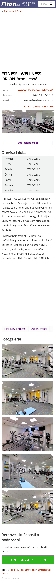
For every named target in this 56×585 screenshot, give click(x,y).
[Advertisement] (28, 42)
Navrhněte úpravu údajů (38, 106)
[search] (44, 4)
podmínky (25, 570)
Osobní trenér (39, 328)
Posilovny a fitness (15, 328)
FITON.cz (5, 570)
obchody (15, 570)
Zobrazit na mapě (28, 142)
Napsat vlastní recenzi (29, 560)
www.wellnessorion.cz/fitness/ (35, 90)
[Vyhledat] (51, 3)
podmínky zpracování (41, 570)
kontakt (5, 573)
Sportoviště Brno (13, 11)
